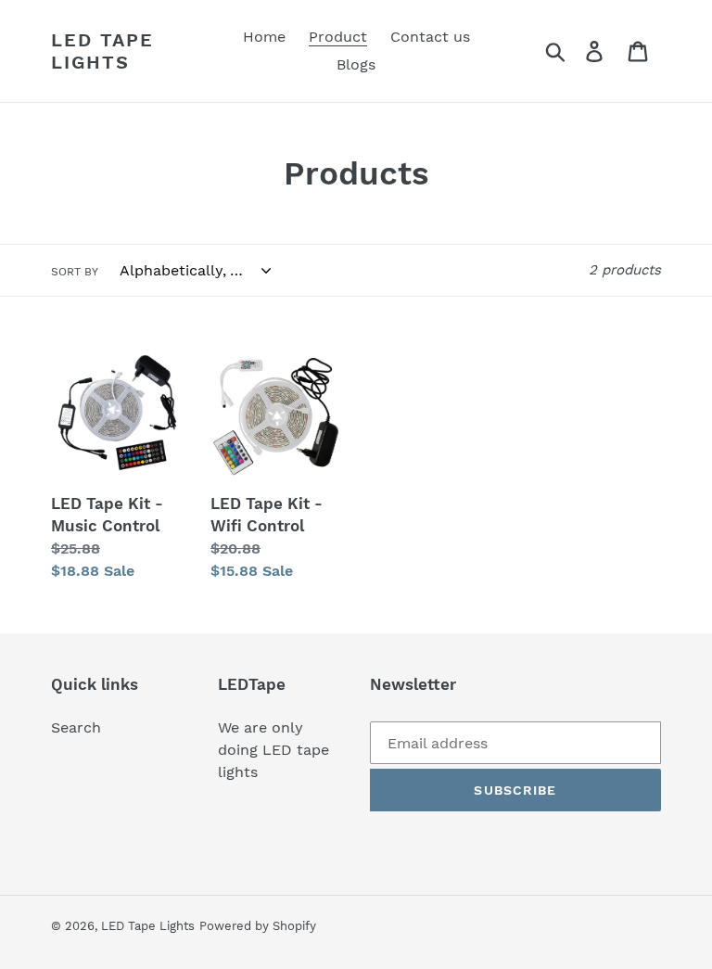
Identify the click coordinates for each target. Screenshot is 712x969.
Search (76, 727)
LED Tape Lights (102, 51)
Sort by (74, 271)
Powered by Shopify (257, 926)
